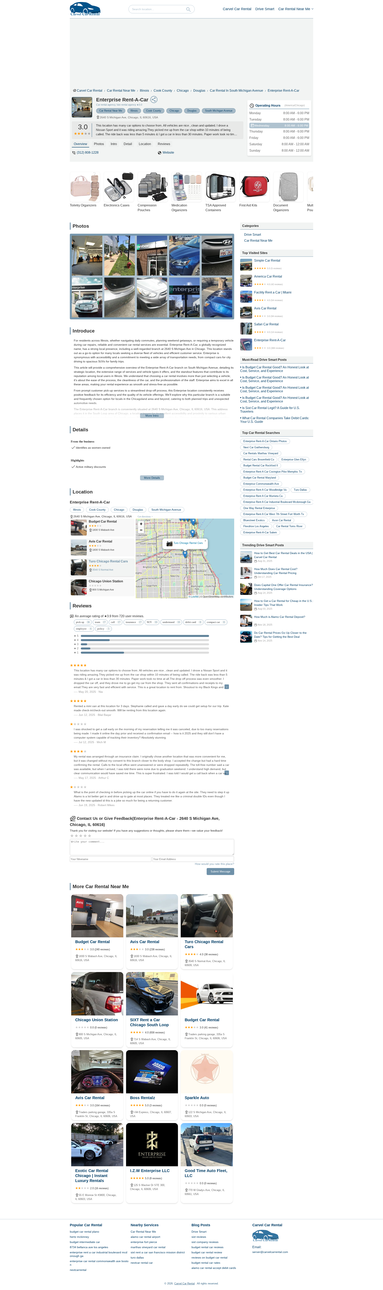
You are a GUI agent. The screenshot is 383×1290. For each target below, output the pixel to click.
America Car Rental (268, 280)
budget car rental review (207, 1252)
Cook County (163, 90)
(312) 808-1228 (88, 152)
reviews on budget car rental (209, 1257)
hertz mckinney (79, 1236)
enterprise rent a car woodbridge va (264, 489)
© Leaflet (193, 596)
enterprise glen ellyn (293, 459)
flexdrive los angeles (256, 526)
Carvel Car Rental (237, 9)
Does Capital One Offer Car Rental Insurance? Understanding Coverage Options (283, 588)
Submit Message (220, 871)
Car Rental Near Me (294, 9)
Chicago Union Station (185, 543)
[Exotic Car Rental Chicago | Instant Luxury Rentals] (97, 1144)
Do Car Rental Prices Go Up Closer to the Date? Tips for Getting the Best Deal (280, 636)
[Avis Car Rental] (152, 915)
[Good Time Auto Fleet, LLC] (207, 1144)
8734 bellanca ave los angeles (89, 1247)
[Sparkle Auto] (207, 1071)
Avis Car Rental (268, 312)
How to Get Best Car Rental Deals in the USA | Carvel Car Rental (283, 556)
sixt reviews (199, 1236)
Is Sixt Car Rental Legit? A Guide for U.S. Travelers (270, 409)
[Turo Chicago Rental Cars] (207, 915)
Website (168, 152)
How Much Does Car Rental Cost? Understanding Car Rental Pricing (275, 572)
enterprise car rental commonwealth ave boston (99, 1263)
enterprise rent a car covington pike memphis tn (272, 471)
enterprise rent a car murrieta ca (262, 495)
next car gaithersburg (256, 447)
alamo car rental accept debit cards (214, 1267)
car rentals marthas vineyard (260, 453)
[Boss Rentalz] (152, 1071)
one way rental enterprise (259, 508)
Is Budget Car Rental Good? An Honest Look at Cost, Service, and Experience (274, 369)
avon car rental (281, 520)
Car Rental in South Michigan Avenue (236, 90)
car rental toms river (289, 526)
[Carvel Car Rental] (85, 9)
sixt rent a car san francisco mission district (158, 1252)
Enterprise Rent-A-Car (283, 90)
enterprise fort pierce (144, 1242)
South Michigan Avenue (218, 110)
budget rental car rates (206, 1262)
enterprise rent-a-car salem (260, 532)
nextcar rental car (142, 1262)
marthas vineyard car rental (148, 1247)
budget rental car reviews (207, 1247)
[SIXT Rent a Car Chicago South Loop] (152, 993)
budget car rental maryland (259, 477)
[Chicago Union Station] (97, 993)
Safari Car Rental (268, 328)
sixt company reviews (205, 1242)
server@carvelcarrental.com (270, 1252)
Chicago (183, 90)
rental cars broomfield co (258, 459)
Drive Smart (264, 9)
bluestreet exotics (254, 520)
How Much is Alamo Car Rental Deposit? (279, 620)
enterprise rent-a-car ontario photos (265, 441)
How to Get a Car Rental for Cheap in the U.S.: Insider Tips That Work (283, 604)
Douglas (199, 90)
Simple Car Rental (268, 264)
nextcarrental (78, 1269)
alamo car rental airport (145, 1236)
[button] (185, 575)
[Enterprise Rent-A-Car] (84, 109)
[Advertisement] (194, 52)
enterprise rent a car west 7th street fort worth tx (273, 514)
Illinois (144, 90)
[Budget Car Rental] (97, 915)
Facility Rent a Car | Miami (272, 296)
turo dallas (300, 489)
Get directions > (145, 516)
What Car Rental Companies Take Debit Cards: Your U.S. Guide (274, 419)
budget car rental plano (84, 1231)
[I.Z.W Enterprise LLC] (152, 1144)
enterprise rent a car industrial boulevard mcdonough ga (276, 501)
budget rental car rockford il (260, 465)
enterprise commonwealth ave (261, 483)
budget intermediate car (85, 1242)
